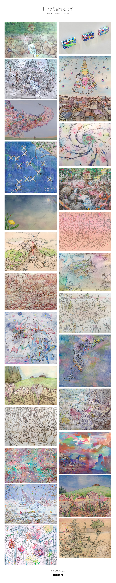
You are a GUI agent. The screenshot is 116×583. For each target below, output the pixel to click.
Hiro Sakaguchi (58, 9)
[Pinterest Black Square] (62, 575)
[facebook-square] (54, 575)
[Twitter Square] (59, 575)
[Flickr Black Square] (56, 575)
